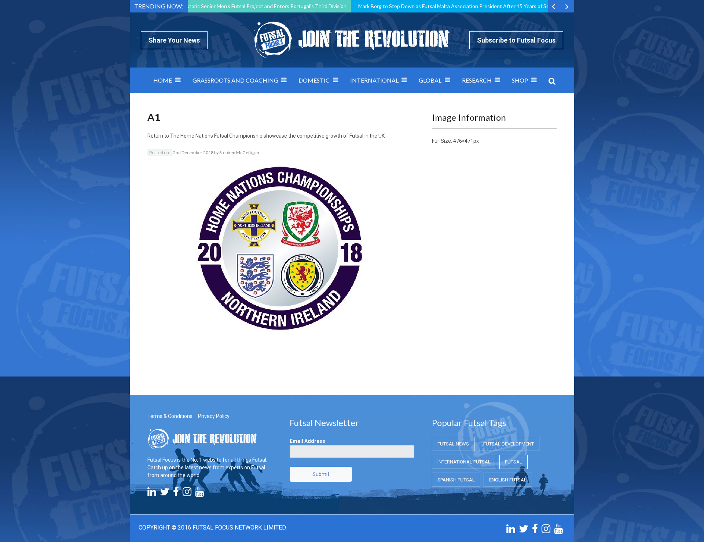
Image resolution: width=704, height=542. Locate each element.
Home (162, 80)
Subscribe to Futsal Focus (516, 40)
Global (430, 80)
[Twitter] (164, 493)
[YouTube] (199, 493)
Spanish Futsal (456, 480)
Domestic (314, 80)
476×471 (463, 141)
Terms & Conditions (169, 416)
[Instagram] (187, 493)
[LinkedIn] (151, 493)
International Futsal (464, 462)
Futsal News (453, 444)
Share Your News (174, 40)
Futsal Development (508, 444)
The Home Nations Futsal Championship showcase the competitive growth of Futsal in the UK (277, 136)
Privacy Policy (214, 416)
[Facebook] (176, 493)
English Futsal (508, 480)
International (374, 80)
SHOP (520, 80)
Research (477, 80)
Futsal (513, 462)
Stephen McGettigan (239, 152)
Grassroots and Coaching (235, 80)
